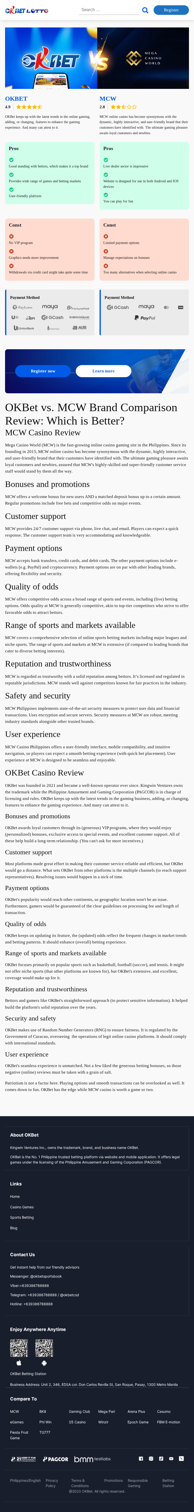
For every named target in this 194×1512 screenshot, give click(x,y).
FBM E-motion (168, 1422)
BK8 (42, 1411)
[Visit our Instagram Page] (151, 1458)
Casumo (164, 1411)
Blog (13, 1228)
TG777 (44, 1432)
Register (171, 10)
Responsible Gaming (138, 1483)
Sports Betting (22, 1217)
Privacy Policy (52, 1483)
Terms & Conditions (80, 1483)
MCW (14, 1411)
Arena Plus (136, 1411)
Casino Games (22, 1207)
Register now (43, 371)
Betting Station (168, 1483)
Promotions (113, 1480)
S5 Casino (77, 1422)
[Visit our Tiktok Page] (161, 1458)
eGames (16, 1422)
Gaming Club (79, 1411)
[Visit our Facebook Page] (140, 1458)
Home (15, 1196)
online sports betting (101, 637)
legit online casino (119, 1036)
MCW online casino (56, 451)
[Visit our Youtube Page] (171, 1458)
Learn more (103, 371)
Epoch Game (138, 1422)
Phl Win (45, 1422)
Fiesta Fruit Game (19, 1435)
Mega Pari (106, 1411)
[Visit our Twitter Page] (181, 1458)
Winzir (103, 1422)
